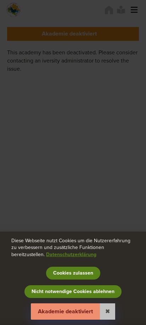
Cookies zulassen (73, 273)
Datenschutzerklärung (71, 254)
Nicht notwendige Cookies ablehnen (73, 291)
